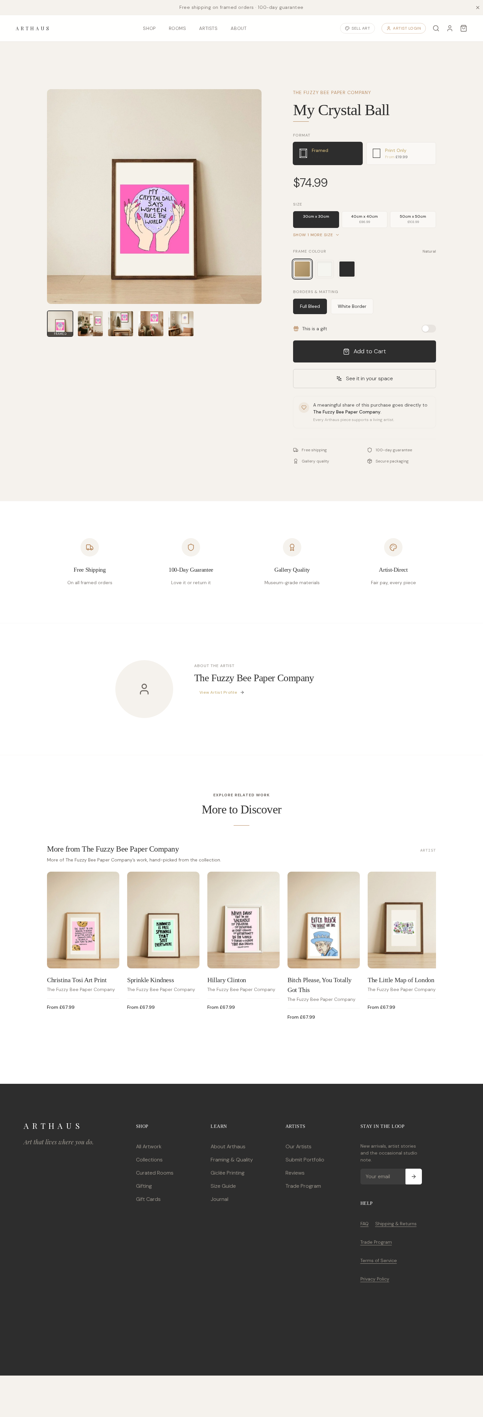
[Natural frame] (302, 269)
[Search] (436, 28)
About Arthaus (228, 1146)
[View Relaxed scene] (120, 324)
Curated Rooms (154, 1172)
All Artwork (148, 1146)
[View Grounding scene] (90, 324)
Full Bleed (310, 306)
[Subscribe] (413, 1176)
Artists (208, 28)
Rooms (177, 28)
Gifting (144, 1185)
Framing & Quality (232, 1159)
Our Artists (298, 1146)
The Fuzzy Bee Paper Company (332, 92)
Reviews (295, 1172)
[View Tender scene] (151, 324)
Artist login (407, 28)
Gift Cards (148, 1199)
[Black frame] (347, 269)
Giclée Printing (227, 1172)
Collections (149, 1159)
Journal (219, 1199)
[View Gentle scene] (181, 324)
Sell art (361, 28)
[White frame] (324, 269)
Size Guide (223, 1185)
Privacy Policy (374, 1279)
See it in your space (369, 378)
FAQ (364, 1224)
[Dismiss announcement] (477, 7)
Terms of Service (378, 1260)
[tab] (328, 153)
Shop (149, 28)
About (238, 28)
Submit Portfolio (305, 1159)
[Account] (449, 28)
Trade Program (303, 1185)
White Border (352, 306)
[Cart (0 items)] (463, 28)
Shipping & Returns (396, 1224)
